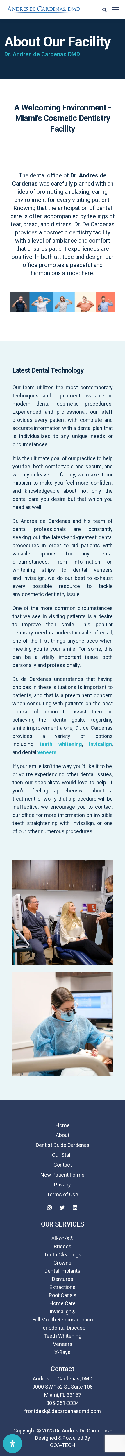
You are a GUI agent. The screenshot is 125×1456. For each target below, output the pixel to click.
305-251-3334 (62, 1403)
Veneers (62, 1344)
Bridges (63, 1246)
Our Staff (62, 1155)
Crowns (62, 1263)
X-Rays (62, 1352)
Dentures (62, 1279)
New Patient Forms (62, 1175)
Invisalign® (63, 1311)
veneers (47, 752)
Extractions (62, 1287)
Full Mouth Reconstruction (62, 1320)
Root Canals (62, 1295)
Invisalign (100, 744)
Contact (62, 1165)
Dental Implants (62, 1271)
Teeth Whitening (62, 1336)
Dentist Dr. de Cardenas (63, 1145)
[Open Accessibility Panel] (12, 1443)
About (62, 1135)
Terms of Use (62, 1194)
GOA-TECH (62, 1445)
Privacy (62, 1184)
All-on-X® (62, 1238)
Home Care (62, 1303)
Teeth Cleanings (62, 1254)
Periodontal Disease (62, 1328)
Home (63, 1125)
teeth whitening (61, 744)
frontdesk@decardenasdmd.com (62, 1411)
